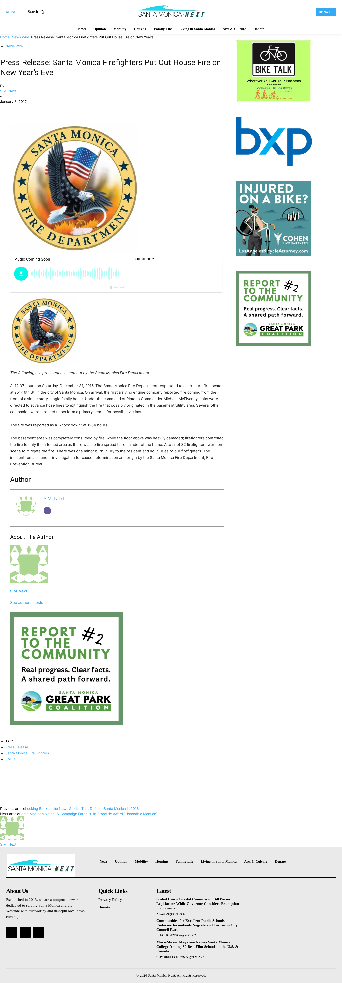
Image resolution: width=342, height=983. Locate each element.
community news (170, 957)
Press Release (16, 747)
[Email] (47, 510)
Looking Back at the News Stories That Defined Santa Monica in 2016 (82, 808)
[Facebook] (5, 109)
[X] (17, 109)
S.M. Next (8, 91)
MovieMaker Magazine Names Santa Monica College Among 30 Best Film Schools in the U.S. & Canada (197, 946)
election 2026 (167, 935)
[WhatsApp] (40, 109)
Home (5, 37)
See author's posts (26, 602)
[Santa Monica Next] (171, 11)
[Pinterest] (28, 109)
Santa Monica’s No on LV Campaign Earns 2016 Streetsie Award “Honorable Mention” (88, 814)
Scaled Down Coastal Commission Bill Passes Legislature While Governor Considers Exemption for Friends (197, 903)
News (160, 914)
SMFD (10, 759)
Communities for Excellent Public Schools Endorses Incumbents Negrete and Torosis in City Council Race (197, 925)
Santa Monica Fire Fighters (27, 753)
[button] (37, 12)
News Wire (20, 37)
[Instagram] (25, 932)
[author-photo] (12, 839)
